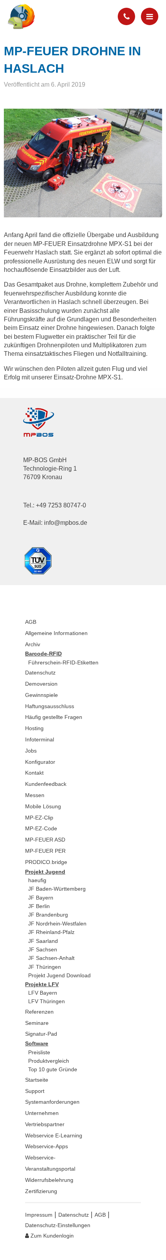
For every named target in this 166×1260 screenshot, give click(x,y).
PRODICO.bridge (46, 862)
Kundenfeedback (45, 784)
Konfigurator (40, 762)
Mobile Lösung (43, 806)
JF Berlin (39, 906)
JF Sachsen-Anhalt (51, 958)
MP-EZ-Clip (39, 817)
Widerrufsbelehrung (49, 1180)
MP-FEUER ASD (45, 840)
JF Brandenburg (48, 915)
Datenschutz (40, 672)
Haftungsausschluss (49, 706)
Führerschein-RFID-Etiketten (63, 662)
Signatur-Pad (41, 1034)
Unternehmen (42, 1113)
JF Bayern (40, 898)
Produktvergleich (48, 1061)
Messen (34, 795)
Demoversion (41, 684)
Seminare (37, 1023)
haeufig (37, 880)
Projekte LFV (42, 984)
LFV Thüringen (46, 1001)
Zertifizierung (41, 1191)
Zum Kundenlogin (51, 1236)
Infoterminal (39, 739)
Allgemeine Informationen (56, 633)
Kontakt (34, 773)
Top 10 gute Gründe (52, 1069)
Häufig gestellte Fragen (53, 717)
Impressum (39, 1215)
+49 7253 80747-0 (61, 505)
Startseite (36, 1080)
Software (36, 1043)
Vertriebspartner (44, 1124)
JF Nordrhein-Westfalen (57, 923)
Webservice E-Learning (53, 1135)
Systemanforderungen (52, 1102)
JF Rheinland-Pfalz (51, 932)
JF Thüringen (44, 967)
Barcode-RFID (43, 653)
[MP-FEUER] (27, 16)
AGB (30, 622)
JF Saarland (43, 941)
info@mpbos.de (65, 522)
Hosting (34, 728)
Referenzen (39, 1012)
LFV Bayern (42, 993)
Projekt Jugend (45, 872)
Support (34, 1091)
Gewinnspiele (41, 695)
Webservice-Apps (46, 1146)
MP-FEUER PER (45, 851)
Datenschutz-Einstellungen (57, 1225)
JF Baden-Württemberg (57, 889)
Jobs (31, 751)
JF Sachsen (42, 949)
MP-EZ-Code (41, 828)
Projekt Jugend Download (59, 975)
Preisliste (39, 1052)
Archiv (32, 644)
